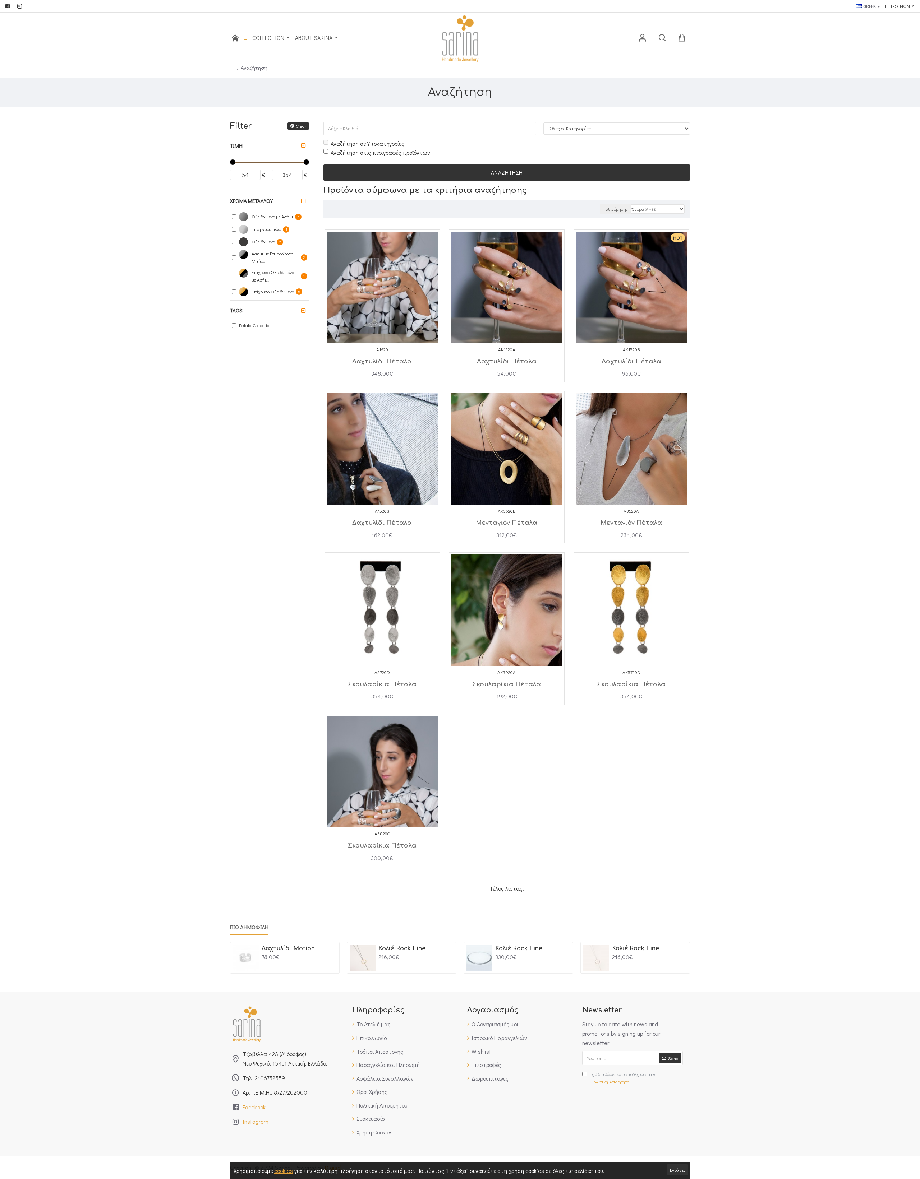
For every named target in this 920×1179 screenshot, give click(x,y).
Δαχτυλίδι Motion (288, 948)
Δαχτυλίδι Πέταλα (382, 361)
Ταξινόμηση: (615, 209)
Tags (236, 310)
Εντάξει (677, 1170)
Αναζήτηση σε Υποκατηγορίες (367, 143)
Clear (301, 126)
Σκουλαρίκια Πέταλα (382, 684)
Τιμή (236, 145)
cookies (283, 1170)
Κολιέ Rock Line (402, 948)
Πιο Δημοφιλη (249, 927)
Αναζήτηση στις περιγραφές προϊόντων (380, 152)
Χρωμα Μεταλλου (251, 200)
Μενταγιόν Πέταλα (506, 522)
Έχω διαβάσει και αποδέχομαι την (622, 1078)
